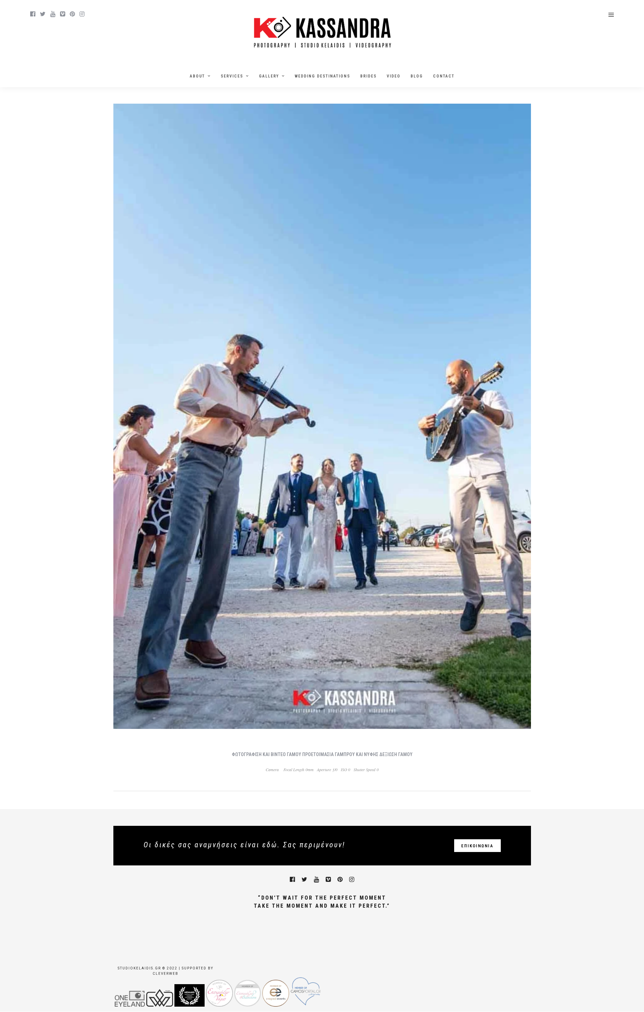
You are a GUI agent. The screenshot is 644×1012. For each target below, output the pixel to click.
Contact (443, 76)
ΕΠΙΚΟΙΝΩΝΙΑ (477, 845)
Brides (368, 76)
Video (393, 76)
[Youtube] (52, 14)
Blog (417, 76)
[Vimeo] (62, 14)
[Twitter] (304, 879)
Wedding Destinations (322, 76)
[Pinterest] (72, 14)
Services (232, 76)
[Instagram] (82, 14)
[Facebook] (292, 879)
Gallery (269, 76)
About (197, 76)
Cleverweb (165, 973)
